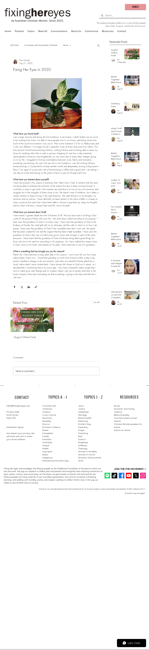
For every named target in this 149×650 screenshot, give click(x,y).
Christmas (47, 409)
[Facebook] (121, 475)
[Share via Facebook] (14, 287)
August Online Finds (25, 337)
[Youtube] (129, 475)
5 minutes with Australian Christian (40, 45)
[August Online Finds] (32, 320)
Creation (46, 412)
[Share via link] (35, 287)
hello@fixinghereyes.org (18, 405)
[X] (136, 475)
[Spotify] (107, 475)
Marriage (82, 415)
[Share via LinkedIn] (28, 287)
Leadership (83, 412)
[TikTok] (114, 475)
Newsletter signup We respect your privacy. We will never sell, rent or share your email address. (20, 433)
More (65, 45)
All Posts (14, 45)
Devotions (47, 418)
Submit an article (122, 430)
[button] (98, 45)
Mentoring (83, 421)
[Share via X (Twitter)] (21, 287)
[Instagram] (143, 475)
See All (97, 302)
